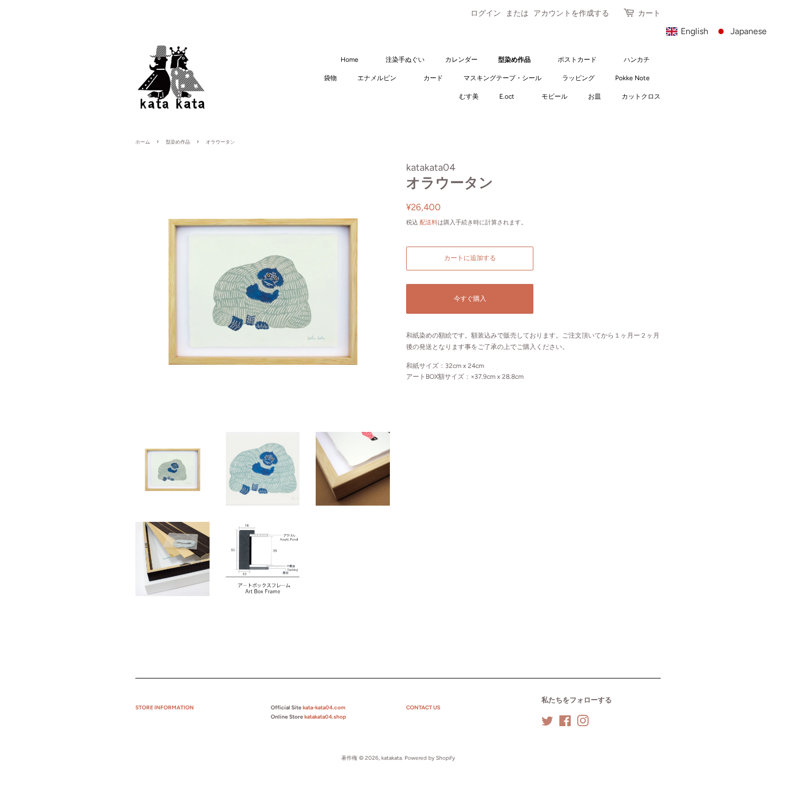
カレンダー (461, 59)
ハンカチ (640, 59)
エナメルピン (376, 78)
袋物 (330, 78)
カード (436, 78)
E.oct (506, 96)
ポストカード (580, 59)
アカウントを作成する (571, 13)
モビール (557, 96)
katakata (391, 757)
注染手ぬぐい (408, 59)
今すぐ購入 (470, 298)
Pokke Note (632, 78)
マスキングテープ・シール (502, 78)
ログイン (486, 13)
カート (649, 13)
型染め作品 (514, 59)
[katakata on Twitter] (547, 723)
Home (349, 59)
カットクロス (641, 96)
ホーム (142, 142)
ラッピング (578, 78)
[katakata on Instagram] (583, 723)
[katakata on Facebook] (565, 723)
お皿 (594, 96)
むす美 (472, 96)
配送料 (429, 222)
